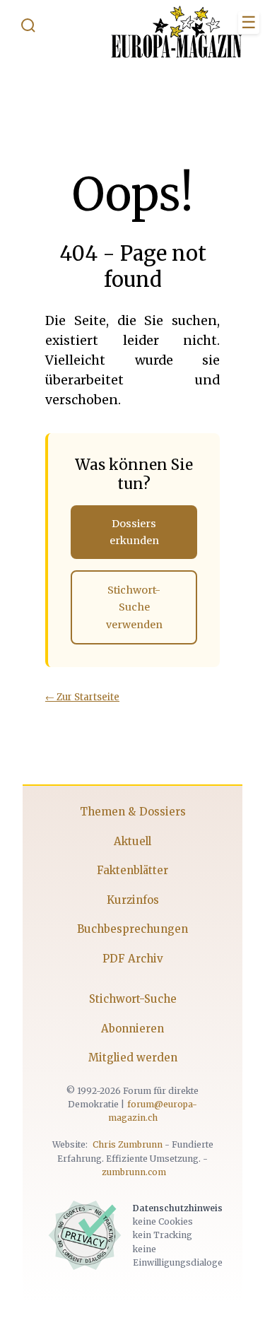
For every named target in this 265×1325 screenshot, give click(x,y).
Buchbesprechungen (132, 929)
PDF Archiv (132, 958)
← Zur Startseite (82, 697)
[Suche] (28, 28)
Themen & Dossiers (133, 811)
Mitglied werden (132, 1057)
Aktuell (132, 841)
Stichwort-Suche (133, 999)
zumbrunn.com (134, 1172)
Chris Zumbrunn (128, 1144)
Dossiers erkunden (134, 532)
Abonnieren (132, 1028)
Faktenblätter (132, 870)
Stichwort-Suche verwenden (134, 607)
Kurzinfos (133, 900)
